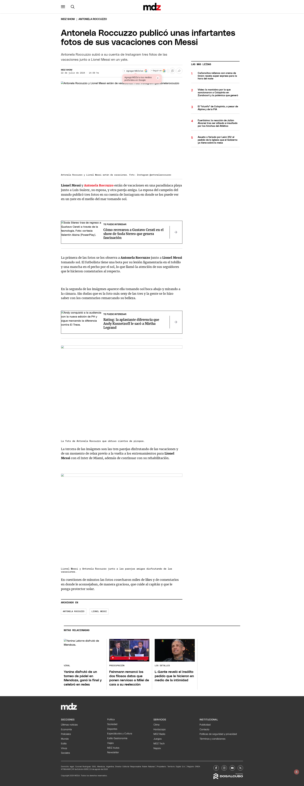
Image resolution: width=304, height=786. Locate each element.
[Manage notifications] (296, 771)
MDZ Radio (159, 734)
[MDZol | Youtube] (232, 767)
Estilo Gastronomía (117, 738)
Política (111, 719)
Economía (66, 729)
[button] (63, 6)
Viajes (110, 743)
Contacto (204, 729)
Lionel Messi (99, 611)
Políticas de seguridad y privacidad (218, 734)
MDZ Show (66, 70)
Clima (156, 724)
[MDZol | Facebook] (216, 767)
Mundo (65, 738)
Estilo (64, 743)
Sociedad (112, 724)
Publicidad (205, 724)
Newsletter (113, 752)
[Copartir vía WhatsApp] (172, 71)
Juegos (157, 738)
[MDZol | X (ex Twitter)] (240, 767)
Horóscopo (159, 729)
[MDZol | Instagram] (224, 767)
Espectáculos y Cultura (119, 733)
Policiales (66, 734)
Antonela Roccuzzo (99, 185)
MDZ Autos (113, 747)
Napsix (157, 748)
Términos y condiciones (212, 738)
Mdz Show (68, 19)
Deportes (112, 729)
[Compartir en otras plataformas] (179, 71)
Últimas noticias (69, 724)
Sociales (65, 752)
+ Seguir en (156, 71)
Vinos (64, 748)
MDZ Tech (159, 743)
